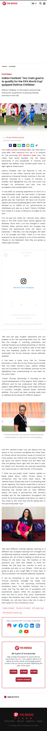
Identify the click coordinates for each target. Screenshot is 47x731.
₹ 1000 (34, 671)
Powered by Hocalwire (30, 725)
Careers (39, 721)
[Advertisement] (23, 37)
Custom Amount (24, 679)
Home (4, 66)
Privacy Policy (10, 721)
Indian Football (8, 608)
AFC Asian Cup (37, 608)
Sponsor (18, 659)
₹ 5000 (13, 671)
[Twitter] (14, 145)
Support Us (30, 721)
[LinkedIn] (23, 145)
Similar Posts (13, 697)
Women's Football (23, 608)
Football (7, 74)
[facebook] (10, 145)
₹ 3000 (24, 671)
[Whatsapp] (19, 145)
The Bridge (27, 621)
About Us (20, 721)
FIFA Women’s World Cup (12, 613)
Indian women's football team (18, 150)
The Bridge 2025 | (15, 725)
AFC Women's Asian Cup (30, 155)
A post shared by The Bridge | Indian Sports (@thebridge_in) (24, 324)
